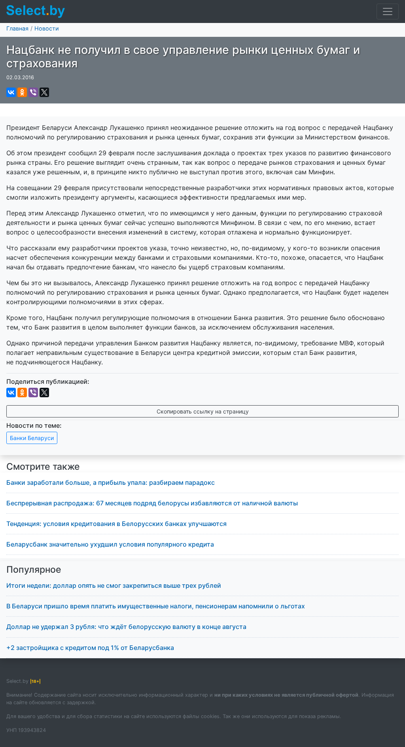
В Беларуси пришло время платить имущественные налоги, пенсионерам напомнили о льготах (155, 606)
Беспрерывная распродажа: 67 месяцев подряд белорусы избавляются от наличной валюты (152, 503)
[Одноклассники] (22, 92)
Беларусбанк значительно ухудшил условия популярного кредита (110, 544)
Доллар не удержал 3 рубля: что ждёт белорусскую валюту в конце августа (126, 627)
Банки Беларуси (32, 437)
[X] (44, 92)
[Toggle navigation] (388, 11)
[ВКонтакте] (11, 92)
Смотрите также (43, 466)
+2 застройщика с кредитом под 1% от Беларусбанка (90, 648)
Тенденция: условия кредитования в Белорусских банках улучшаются (116, 524)
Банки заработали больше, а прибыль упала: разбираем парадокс (110, 482)
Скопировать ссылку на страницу (203, 411)
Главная (17, 28)
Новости (46, 28)
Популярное (33, 569)
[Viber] (33, 92)
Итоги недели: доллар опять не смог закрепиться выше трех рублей (113, 585)
